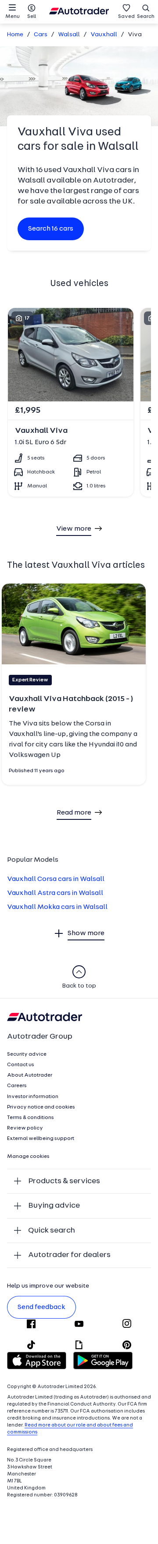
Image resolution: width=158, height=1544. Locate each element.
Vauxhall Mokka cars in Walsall (57, 907)
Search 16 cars (50, 228)
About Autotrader (29, 1075)
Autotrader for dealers (69, 1255)
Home (15, 34)
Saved (126, 16)
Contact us (20, 1064)
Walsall (69, 34)
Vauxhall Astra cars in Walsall (55, 893)
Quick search (51, 1230)
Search (145, 16)
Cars (40, 34)
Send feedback (41, 1307)
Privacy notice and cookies (41, 1107)
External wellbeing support (40, 1138)
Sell (31, 16)
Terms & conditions (30, 1117)
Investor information (32, 1096)
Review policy (25, 1128)
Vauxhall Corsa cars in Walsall (55, 879)
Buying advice (54, 1206)
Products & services (64, 1181)
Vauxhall (103, 34)
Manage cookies (28, 1156)
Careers (17, 1085)
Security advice (27, 1054)
